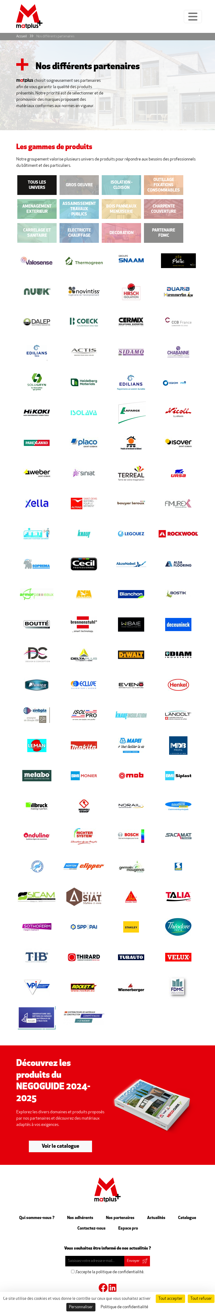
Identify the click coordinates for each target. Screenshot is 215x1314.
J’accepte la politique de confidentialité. (109, 1272)
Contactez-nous (91, 1228)
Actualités (156, 1218)
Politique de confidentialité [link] (124, 1307)
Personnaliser (81, 1307)
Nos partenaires (120, 1218)
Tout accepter (170, 1299)
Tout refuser (201, 1299)
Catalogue (187, 1218)
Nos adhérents (80, 1218)
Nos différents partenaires (55, 36)
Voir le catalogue (60, 1146)
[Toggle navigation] (193, 16)
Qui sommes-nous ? (37, 1218)
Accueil (21, 36)
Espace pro (128, 1228)
